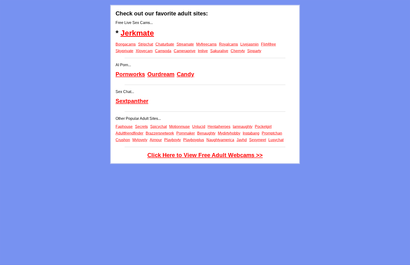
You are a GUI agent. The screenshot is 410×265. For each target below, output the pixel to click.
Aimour (156, 140)
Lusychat (276, 140)
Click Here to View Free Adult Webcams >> (205, 155)
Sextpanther (132, 101)
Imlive (203, 51)
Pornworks (130, 74)
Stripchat (145, 44)
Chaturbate (164, 44)
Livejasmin (249, 44)
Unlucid (198, 127)
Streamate (185, 44)
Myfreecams (206, 44)
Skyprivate (124, 51)
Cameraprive (185, 51)
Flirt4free (268, 44)
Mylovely (139, 140)
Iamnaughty (242, 127)
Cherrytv (238, 51)
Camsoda (163, 51)
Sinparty (254, 51)
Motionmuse (179, 127)
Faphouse (124, 127)
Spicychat (158, 127)
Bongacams (126, 44)
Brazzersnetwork (160, 133)
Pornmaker (185, 133)
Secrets (141, 127)
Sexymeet (257, 140)
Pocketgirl (263, 127)
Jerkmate (137, 33)
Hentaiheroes (219, 127)
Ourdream (160, 74)
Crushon (123, 140)
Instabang (251, 133)
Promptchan (272, 133)
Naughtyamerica (220, 140)
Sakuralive (219, 51)
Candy (185, 74)
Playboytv (172, 140)
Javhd (242, 140)
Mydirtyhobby (229, 133)
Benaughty (206, 133)
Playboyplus (193, 140)
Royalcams (228, 44)
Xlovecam (144, 51)
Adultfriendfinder (129, 133)
